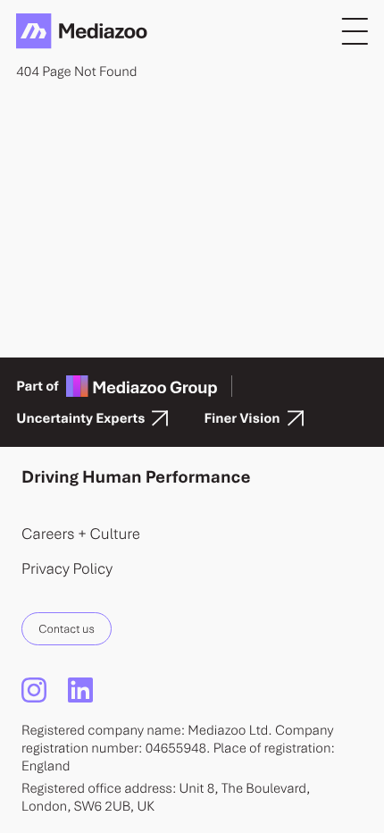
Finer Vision (242, 418)
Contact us (66, 628)
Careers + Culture (80, 533)
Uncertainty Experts (80, 418)
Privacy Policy (67, 568)
